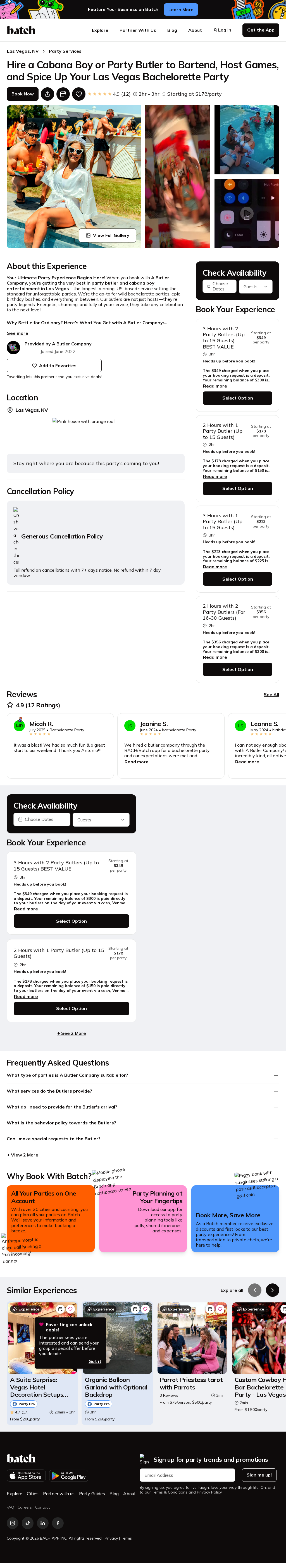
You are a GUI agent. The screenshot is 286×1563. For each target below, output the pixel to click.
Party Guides (92, 1493)
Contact (42, 1507)
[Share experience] (47, 94)
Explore (100, 30)
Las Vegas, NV (23, 51)
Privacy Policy (209, 1492)
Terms (126, 1538)
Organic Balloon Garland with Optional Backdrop (116, 1387)
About (195, 30)
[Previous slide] (254, 1290)
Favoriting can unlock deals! (69, 1327)
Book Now (22, 94)
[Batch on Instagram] (12, 1523)
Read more (215, 386)
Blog (172, 30)
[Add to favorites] (78, 94)
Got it (95, 1361)
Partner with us (59, 1493)
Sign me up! (259, 1475)
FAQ (10, 1507)
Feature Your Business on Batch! (123, 9)
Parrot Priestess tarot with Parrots (191, 1383)
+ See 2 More (71, 1033)
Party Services (65, 51)
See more (17, 333)
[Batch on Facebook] (58, 1523)
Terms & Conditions (169, 1492)
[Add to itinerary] (63, 94)
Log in (224, 30)
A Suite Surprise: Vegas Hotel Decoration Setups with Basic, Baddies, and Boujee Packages (41, 1387)
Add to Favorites (58, 365)
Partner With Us (138, 30)
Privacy (111, 1538)
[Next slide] (272, 1290)
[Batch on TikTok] (28, 1523)
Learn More (181, 9)
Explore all (232, 1290)
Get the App (261, 30)
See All (271, 694)
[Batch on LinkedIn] (43, 1523)
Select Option (237, 398)
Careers (25, 1507)
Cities (33, 1493)
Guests (251, 286)
